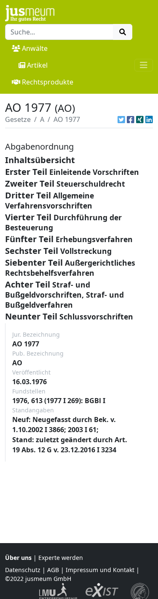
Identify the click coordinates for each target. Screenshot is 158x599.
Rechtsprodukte (47, 82)
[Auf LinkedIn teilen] (149, 119)
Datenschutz (22, 570)
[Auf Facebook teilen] (130, 119)
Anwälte (35, 48)
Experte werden (60, 558)
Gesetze (18, 119)
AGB (53, 570)
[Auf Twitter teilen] (121, 119)
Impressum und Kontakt (100, 570)
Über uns (18, 558)
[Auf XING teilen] (140, 119)
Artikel (37, 65)
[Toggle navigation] (143, 65)
